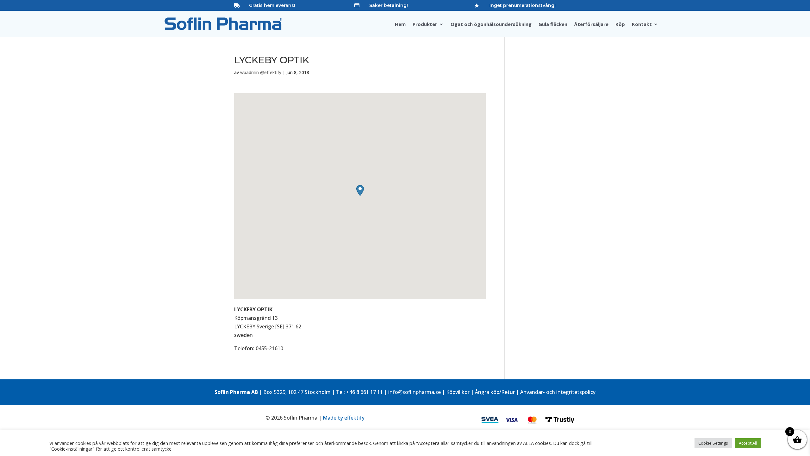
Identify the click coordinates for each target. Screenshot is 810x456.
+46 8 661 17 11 (364, 392)
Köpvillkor (458, 392)
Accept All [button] (748, 443)
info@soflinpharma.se (414, 392)
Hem (400, 24)
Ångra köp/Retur (495, 392)
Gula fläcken (553, 24)
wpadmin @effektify (260, 72)
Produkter (425, 24)
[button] (360, 190)
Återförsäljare (591, 24)
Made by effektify (343, 417)
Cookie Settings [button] (713, 443)
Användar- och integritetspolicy (557, 392)
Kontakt (642, 24)
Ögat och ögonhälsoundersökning (491, 24)
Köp (620, 24)
